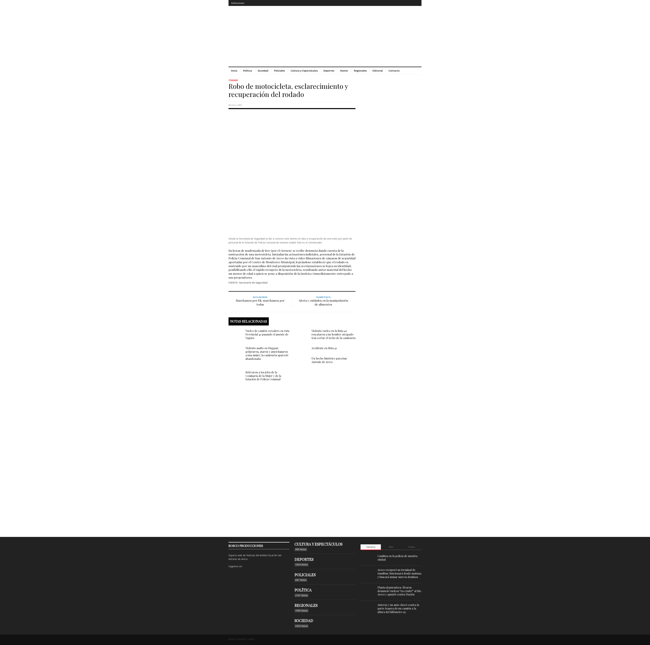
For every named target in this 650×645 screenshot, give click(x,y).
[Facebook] (391, 3)
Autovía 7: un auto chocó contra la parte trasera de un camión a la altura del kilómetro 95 (398, 608)
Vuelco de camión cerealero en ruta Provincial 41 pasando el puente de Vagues (267, 334)
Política (303, 590)
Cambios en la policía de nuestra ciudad (397, 557)
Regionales (306, 605)
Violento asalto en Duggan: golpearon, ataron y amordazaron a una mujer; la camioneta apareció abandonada (266, 353)
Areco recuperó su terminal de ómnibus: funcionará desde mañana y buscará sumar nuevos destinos (399, 573)
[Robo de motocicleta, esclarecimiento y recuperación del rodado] (292, 172)
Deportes (304, 559)
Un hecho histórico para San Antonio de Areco (329, 360)
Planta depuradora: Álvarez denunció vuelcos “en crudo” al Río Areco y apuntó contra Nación (399, 591)
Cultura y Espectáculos (318, 544)
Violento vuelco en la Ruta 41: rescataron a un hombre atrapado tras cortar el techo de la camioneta (333, 334)
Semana (370, 546)
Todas (411, 546)
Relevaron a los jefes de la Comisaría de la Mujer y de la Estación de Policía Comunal (263, 375)
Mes (391, 546)
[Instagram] (397, 3)
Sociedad (304, 620)
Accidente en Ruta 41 (324, 348)
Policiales (233, 80)
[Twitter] (403, 3)
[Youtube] (410, 3)
